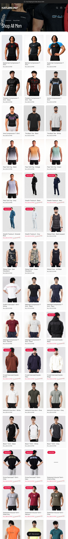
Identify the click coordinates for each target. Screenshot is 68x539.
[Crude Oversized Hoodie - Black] (56, 325)
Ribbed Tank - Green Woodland (31, 270)
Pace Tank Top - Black (10, 167)
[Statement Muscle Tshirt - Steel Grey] (12, 498)
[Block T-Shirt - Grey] (56, 429)
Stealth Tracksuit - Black (32, 200)
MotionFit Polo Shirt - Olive (33, 410)
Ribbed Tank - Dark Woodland (9, 270)
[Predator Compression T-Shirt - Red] (34, 83)
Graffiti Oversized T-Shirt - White (11, 305)
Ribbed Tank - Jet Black (54, 269)
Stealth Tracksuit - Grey (32, 234)
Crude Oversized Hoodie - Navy (33, 376)
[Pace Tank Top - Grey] (12, 185)
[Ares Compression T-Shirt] (12, 118)
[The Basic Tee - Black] (34, 118)
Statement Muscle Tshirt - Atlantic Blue (55, 478)
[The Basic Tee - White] (56, 118)
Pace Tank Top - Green (54, 167)
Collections (8, 20)
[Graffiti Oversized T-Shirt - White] (12, 289)
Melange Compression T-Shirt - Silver (33, 340)
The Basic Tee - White (54, 133)
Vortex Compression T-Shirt (54, 99)
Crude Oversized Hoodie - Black (55, 340)
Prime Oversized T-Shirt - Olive (11, 478)
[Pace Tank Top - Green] (56, 152)
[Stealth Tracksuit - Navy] (56, 185)
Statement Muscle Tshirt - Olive (55, 513)
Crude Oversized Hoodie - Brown (11, 376)
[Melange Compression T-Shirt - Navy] (56, 289)
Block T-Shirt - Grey (53, 444)
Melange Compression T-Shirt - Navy (55, 305)
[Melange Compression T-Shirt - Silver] (34, 325)
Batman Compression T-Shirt (32, 64)
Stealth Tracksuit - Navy (54, 200)
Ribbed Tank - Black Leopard (56, 234)
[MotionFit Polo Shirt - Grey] (56, 395)
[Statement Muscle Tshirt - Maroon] (34, 498)
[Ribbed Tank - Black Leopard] (56, 219)
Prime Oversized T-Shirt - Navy (33, 478)
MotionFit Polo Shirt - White (12, 410)
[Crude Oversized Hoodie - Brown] (12, 360)
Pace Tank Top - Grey (9, 200)
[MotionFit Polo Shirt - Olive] (34, 395)
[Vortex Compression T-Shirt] (56, 83)
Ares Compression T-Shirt (11, 133)
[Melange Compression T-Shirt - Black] (34, 289)
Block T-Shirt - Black (9, 444)
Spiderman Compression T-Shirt (11, 64)
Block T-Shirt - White (31, 444)
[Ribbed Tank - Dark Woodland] (12, 254)
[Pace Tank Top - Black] (12, 152)
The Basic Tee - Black (31, 133)
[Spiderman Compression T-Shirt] (12, 48)
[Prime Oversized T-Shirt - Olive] (12, 462)
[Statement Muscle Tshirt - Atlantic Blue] (56, 462)
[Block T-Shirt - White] (34, 429)
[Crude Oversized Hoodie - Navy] (34, 360)
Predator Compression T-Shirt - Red (33, 99)
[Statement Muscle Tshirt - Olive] (56, 498)
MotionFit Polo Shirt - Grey (55, 410)
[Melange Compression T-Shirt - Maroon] (12, 325)
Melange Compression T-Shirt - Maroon (11, 340)
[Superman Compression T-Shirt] (56, 48)
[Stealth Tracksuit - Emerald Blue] (12, 219)
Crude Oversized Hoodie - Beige (55, 376)
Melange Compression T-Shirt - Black (33, 305)
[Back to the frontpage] (2, 20)
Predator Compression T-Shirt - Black (11, 99)
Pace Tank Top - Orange (32, 167)
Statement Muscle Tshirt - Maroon (33, 513)
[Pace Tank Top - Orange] (34, 152)
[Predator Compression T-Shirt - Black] (12, 83)
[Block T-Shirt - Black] (12, 429)
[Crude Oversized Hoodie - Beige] (56, 360)
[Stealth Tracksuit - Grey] (34, 219)
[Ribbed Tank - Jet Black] (56, 254)
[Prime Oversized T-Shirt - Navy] (34, 462)
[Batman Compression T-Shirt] (34, 48)
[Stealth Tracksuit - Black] (34, 185)
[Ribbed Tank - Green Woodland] (34, 254)
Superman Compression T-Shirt (55, 64)
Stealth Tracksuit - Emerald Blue (11, 235)
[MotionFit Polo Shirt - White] (12, 395)
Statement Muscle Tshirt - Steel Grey (11, 513)
